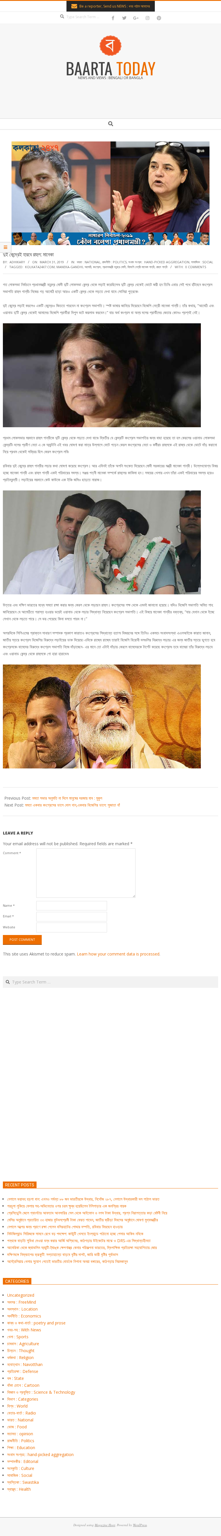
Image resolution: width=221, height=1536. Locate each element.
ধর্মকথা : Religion (20, 1357)
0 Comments (195, 267)
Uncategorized (20, 1295)
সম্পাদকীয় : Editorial (22, 1461)
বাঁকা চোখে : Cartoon (23, 1385)
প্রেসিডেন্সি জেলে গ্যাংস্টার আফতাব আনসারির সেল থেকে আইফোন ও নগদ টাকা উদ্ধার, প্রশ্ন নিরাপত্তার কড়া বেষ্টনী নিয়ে (87, 1213)
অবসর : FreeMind (21, 1302)
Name (9, 905)
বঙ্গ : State (15, 1378)
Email (8, 916)
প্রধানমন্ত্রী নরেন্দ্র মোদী (114, 267)
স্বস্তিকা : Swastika (23, 1482)
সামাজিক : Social (202, 262)
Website (9, 927)
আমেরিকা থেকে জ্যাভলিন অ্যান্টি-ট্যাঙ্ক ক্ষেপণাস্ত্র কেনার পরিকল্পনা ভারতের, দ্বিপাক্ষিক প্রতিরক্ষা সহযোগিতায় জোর (82, 1247)
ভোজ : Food (17, 1426)
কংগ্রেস (97, 267)
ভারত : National (88, 262)
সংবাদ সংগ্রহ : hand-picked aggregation (158, 262)
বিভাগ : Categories (22, 1399)
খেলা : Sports (17, 1336)
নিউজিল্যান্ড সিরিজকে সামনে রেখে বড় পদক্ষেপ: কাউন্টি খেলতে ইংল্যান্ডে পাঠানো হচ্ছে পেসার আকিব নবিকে (75, 1233)
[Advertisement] (110, 1111)
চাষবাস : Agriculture (23, 1343)
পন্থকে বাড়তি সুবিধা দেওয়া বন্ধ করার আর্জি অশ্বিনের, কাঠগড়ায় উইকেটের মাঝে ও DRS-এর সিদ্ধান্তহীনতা (78, 1240)
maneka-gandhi (69, 267)
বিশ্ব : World (17, 1406)
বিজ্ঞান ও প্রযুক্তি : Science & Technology (41, 1392)
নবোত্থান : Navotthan (25, 1364)
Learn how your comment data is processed (118, 954)
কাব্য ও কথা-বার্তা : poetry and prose (36, 1323)
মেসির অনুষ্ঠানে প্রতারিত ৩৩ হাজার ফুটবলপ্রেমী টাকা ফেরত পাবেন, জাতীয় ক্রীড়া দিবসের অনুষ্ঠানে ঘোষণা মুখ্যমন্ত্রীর (82, 1220)
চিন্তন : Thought (21, 1350)
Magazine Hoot (105, 1525)
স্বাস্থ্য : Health (19, 1489)
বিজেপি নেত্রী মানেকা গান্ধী (141, 267)
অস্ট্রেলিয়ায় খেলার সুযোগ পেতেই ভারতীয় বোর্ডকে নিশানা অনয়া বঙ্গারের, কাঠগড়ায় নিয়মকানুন (67, 1261)
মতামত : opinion (20, 1433)
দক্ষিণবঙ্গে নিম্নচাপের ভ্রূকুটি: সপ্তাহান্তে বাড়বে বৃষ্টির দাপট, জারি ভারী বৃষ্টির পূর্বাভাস (62, 1254)
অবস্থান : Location (22, 1309)
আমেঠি (88, 267)
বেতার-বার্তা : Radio (21, 1413)
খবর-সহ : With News (24, 1329)
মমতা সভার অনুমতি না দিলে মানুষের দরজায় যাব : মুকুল (67, 798)
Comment (12, 853)
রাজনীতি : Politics (114, 262)
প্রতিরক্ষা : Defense (22, 1371)
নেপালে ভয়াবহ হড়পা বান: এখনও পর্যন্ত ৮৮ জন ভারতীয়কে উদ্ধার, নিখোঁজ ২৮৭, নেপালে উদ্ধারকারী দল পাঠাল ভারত (83, 1199)
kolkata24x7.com (40, 267)
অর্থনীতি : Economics (24, 1316)
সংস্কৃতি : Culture (20, 1468)
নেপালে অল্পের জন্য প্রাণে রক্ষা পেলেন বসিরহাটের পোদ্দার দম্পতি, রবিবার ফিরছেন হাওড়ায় (65, 1226)
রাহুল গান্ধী (161, 267)
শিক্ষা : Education (21, 1447)
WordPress (140, 1525)
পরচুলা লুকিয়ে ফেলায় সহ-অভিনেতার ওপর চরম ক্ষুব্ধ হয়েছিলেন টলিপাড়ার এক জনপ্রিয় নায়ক (66, 1206)
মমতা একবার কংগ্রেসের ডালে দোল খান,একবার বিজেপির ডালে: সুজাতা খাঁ (72, 805)
